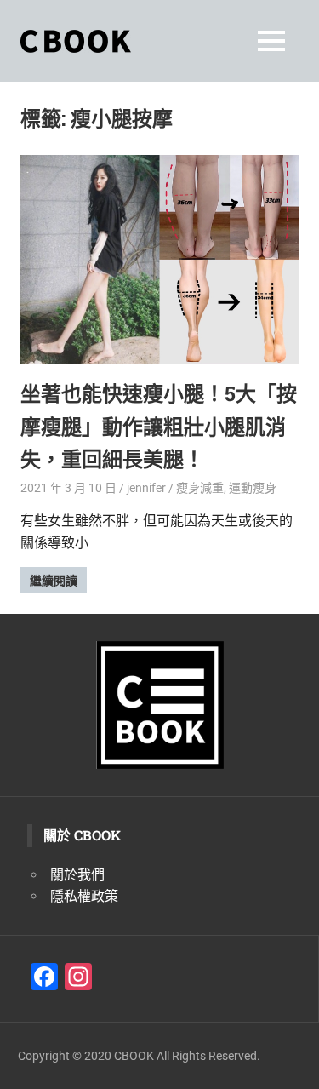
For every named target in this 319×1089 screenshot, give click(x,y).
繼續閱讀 (53, 580)
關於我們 (77, 875)
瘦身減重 (200, 488)
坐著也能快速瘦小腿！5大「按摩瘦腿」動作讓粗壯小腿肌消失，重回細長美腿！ (158, 426)
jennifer (146, 488)
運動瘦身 (252, 488)
